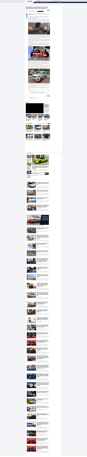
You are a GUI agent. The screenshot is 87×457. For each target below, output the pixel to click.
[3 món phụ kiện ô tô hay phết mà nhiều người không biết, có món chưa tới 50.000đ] (31, 270)
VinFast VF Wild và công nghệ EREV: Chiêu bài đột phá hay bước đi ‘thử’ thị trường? (47, 119)
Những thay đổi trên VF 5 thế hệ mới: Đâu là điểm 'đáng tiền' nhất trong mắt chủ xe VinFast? (40, 119)
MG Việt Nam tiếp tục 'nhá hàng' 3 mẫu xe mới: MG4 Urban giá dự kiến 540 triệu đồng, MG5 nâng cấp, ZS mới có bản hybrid (45, 218)
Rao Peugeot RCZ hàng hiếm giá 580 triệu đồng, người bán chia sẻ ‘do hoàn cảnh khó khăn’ (29, 131)
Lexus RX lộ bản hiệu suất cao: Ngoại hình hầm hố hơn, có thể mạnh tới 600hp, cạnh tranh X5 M (42, 302)
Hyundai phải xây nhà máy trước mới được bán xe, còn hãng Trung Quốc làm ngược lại (43, 275)
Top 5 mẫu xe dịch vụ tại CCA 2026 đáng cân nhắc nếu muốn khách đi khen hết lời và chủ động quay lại (43, 341)
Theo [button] (39, 90)
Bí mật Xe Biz (60, 2)
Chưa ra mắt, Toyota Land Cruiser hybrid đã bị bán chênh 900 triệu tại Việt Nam (43, 414)
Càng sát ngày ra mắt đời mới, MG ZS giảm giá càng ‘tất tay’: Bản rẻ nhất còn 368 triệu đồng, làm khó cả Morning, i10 (29, 159)
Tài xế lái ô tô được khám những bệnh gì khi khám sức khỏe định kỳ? (43, 243)
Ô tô (35, 2)
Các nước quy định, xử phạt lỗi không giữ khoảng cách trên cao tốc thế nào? (42, 251)
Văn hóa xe (41, 2)
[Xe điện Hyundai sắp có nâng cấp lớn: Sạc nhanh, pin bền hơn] (29, 136)
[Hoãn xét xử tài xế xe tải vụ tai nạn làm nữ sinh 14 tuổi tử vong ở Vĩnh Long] (46, 127)
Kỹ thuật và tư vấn (45, 2)
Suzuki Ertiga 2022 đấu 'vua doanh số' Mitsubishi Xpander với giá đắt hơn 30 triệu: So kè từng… (40, 93)
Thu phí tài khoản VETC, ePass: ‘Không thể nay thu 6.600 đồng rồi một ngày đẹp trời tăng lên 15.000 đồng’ (28, 119)
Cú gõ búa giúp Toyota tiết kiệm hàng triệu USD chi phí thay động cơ (42, 431)
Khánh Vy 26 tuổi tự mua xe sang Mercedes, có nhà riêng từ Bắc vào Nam (43, 406)
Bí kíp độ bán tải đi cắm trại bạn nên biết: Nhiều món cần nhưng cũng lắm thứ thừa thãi (42, 349)
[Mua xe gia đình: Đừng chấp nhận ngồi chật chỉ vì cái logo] (35, 116)
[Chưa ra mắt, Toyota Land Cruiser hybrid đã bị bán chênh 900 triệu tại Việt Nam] (31, 416)
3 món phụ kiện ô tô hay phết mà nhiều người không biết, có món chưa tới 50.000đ (43, 268)
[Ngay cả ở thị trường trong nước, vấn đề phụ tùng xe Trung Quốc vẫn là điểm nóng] (46, 136)
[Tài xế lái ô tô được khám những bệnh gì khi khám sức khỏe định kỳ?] (31, 246)
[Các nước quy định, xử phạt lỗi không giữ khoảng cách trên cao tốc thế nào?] (31, 253)
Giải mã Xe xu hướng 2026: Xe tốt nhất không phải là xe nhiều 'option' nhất (46, 106)
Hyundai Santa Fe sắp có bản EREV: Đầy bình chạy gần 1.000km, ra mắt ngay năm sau (38, 173)
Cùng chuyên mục (29, 123)
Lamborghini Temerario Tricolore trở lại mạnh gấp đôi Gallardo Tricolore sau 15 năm (37, 131)
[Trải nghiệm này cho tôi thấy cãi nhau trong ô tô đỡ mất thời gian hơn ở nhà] (31, 335)
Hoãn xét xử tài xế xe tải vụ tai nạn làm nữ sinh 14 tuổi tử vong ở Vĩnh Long (46, 131)
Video (28, 102)
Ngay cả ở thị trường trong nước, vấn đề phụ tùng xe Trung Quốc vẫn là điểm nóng (46, 140)
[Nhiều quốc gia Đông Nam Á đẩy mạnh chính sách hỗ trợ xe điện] (38, 136)
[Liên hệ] (26, 17)
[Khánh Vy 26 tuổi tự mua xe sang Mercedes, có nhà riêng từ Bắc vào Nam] (31, 409)
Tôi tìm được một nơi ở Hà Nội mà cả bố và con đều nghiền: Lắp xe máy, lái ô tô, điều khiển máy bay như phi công (43, 206)
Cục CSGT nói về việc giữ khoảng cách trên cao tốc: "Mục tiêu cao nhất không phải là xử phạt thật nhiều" (42, 325)
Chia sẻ (48, 10)
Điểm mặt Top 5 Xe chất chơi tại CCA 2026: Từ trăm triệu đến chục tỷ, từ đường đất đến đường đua (42, 439)
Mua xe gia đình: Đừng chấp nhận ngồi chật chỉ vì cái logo (34, 119)
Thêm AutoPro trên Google (40, 11)
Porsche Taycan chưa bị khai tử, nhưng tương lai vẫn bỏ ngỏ (42, 399)
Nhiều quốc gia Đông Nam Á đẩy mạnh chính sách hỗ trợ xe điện (38, 139)
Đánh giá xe (38, 2)
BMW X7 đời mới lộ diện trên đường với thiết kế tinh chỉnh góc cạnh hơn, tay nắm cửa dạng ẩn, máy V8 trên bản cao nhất (43, 294)
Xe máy (48, 2)
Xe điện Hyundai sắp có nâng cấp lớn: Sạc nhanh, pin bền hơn (29, 139)
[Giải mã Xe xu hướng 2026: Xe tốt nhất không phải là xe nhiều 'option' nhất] (31, 394)
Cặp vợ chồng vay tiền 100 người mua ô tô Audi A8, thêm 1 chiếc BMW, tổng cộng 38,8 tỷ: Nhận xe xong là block (43, 318)
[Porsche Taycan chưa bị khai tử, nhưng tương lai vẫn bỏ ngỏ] (31, 401)
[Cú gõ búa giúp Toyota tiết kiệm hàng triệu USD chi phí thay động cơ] (31, 433)
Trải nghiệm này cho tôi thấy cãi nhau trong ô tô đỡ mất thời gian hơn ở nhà (42, 333)
